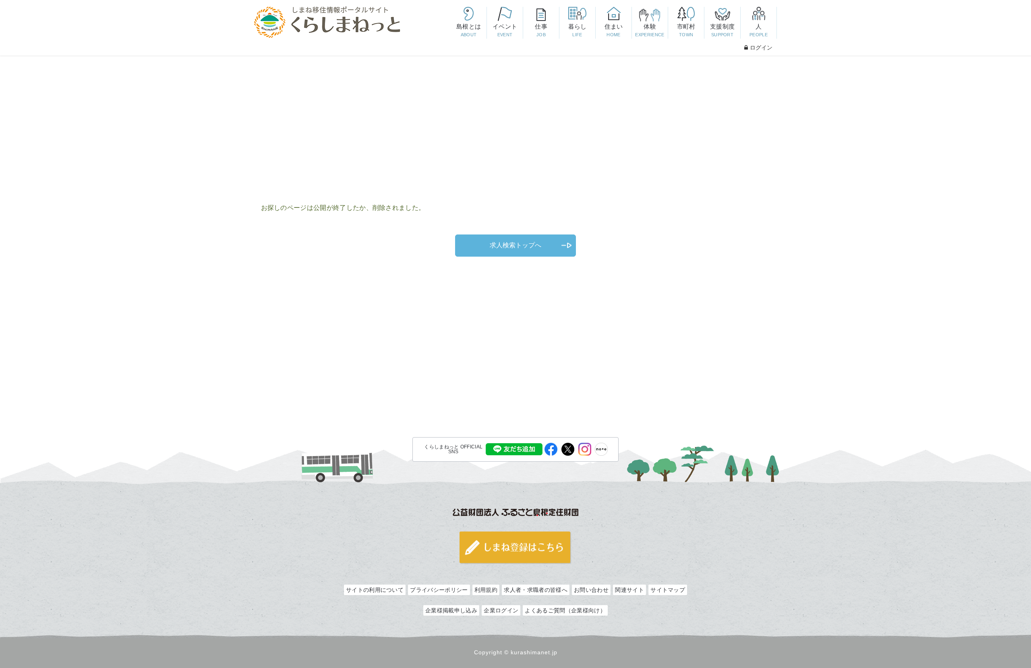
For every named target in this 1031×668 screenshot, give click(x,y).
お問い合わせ (591, 590)
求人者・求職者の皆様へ (535, 590)
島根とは (468, 30)
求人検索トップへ (515, 245)
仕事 (541, 30)
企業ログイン (501, 610)
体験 (649, 30)
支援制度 (722, 30)
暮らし (577, 30)
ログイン (761, 47)
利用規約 (485, 590)
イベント (505, 30)
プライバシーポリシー (439, 590)
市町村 (686, 30)
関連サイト (629, 590)
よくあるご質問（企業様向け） (565, 610)
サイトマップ (667, 590)
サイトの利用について (375, 590)
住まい (614, 30)
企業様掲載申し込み (451, 610)
